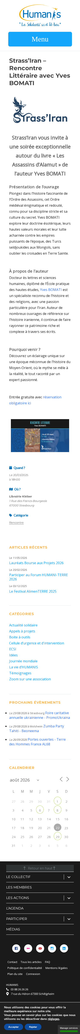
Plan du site (15, 974)
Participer (16, 919)
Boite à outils (19, 637)
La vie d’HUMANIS (23, 667)
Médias (13, 929)
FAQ (47, 962)
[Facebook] (16, 948)
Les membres (19, 887)
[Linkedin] (64, 948)
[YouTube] (40, 948)
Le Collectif (18, 877)
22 (58, 828)
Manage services (69, 1028)
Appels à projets (22, 631)
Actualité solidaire (23, 625)
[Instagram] (52, 948)
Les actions (17, 898)
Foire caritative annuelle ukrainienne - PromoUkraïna (39, 715)
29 (58, 837)
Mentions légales (56, 968)
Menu (40, 39)
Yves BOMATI (51, 289)
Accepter (13, 1027)
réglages (53, 1019)
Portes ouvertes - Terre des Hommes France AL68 (37, 741)
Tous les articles (31, 962)
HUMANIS (12, 985)
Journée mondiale (23, 661)
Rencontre (16, 522)
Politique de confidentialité (24, 968)
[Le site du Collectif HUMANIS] (40, 15)
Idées (13, 655)
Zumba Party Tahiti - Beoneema (36, 728)
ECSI (12, 649)
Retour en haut (40, 868)
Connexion (33, 974)
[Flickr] (28, 948)
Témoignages (20, 673)
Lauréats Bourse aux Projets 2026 (36, 563)
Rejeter (33, 1027)
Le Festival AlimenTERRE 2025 (33, 591)
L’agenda (14, 908)
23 (66, 828)
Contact (12, 962)
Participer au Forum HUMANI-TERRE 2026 (38, 577)
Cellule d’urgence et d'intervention (36, 643)
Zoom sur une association (30, 679)
